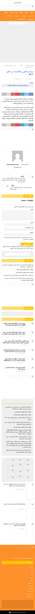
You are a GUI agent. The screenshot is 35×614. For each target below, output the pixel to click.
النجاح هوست (14, 612)
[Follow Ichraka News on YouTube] (17, 170)
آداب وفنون (31, 15)
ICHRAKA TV (22, 19)
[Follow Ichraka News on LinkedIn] (14, 170)
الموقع (31, 232)
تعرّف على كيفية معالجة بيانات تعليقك (19, 248)
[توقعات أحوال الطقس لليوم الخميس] (10, 467)
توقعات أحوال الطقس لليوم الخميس (22, 427)
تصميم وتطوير (23, 612)
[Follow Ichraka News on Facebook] (21, 170)
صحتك (6, 12)
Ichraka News (18, 78)
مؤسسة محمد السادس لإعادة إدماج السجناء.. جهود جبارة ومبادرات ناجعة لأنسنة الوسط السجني (14, 351)
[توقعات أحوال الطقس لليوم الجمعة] (10, 461)
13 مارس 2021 (21, 509)
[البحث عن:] (17, 23)
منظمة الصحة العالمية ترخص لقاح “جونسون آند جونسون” (14, 504)
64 (15, 327)
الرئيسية (32, 12)
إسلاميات (17, 15)
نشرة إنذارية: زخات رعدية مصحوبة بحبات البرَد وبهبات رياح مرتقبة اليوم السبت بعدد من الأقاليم (14, 485)
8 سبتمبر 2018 (21, 362)
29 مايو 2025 (29, 78)
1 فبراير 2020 (21, 335)
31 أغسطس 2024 (20, 489)
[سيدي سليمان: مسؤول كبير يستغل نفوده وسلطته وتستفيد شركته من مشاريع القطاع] (30, 360)
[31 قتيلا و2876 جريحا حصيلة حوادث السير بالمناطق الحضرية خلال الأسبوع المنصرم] (25, 478)
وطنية (21, 12)
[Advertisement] (17, 44)
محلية (26, 12)
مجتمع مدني (23, 15)
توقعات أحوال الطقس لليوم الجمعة (24, 272)
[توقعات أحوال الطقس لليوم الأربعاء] (10, 478)
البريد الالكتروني (29, 227)
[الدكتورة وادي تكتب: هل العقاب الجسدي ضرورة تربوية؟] (30, 369)
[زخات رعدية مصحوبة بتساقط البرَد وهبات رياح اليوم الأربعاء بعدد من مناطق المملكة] (17, 477)
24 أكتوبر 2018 (21, 528)
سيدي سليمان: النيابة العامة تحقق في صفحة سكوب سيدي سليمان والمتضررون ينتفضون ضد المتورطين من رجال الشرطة (13, 334)
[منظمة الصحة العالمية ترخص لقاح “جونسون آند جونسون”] (30, 511)
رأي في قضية (31, 19)
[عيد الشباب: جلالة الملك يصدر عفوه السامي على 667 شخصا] (25, 466)
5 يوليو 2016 (21, 353)
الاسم (31, 222)
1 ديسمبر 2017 (21, 327)
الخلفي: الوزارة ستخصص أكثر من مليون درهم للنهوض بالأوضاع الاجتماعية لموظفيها (14, 525)
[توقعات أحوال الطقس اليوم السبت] (17, 461)
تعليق (32, 209)
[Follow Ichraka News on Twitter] (19, 170)
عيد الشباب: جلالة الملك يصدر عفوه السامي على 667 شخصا (18, 275)
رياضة (11, 12)
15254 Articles (24, 164)
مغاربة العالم (9, 15)
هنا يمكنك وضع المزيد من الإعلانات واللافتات (17, 85)
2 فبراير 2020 (21, 371)
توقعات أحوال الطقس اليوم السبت (24, 269)
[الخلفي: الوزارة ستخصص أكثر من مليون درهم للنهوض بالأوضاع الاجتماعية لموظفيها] (30, 531)
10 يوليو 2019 (24, 344)
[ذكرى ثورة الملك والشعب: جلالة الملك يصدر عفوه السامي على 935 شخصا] (17, 472)
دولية (16, 12)
